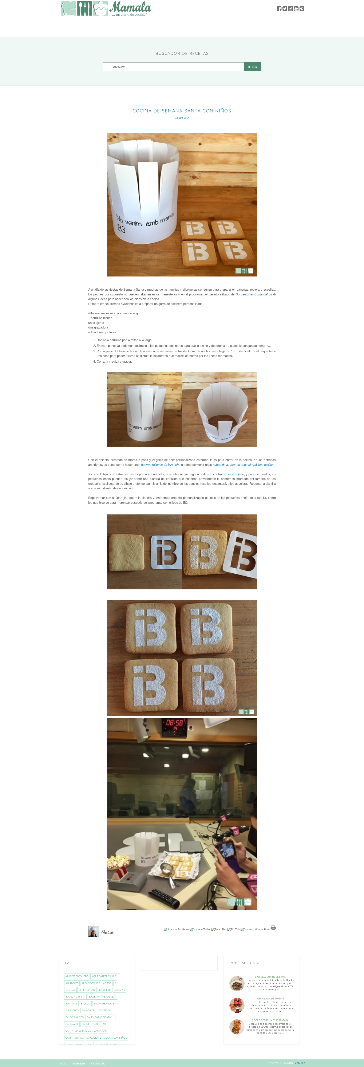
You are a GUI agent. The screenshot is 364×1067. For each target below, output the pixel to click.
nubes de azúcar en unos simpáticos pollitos (243, 464)
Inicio (62, 1063)
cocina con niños (115, 1037)
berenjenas (87, 989)
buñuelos (72, 1010)
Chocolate (94, 1037)
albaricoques (91, 983)
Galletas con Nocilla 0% (270, 976)
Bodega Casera (75, 996)
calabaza (104, 1010)
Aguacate (72, 983)
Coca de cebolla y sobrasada (270, 1020)
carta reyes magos (78, 1030)
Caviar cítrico (75, 1037)
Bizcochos (104, 989)
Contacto (98, 1063)
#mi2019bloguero (77, 976)
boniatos (71, 1003)
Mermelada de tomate (270, 998)
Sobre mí (79, 1063)
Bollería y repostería (102, 996)
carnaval (72, 1024)
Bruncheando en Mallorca (108, 1003)
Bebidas (70, 989)
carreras (99, 1024)
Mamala (299, 1063)
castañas (100, 1030)
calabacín (88, 1010)
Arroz (107, 983)
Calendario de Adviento (101, 1017)
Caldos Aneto (75, 1017)
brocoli (85, 1003)
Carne (86, 1024)
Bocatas (119, 989)
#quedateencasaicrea (106, 976)
